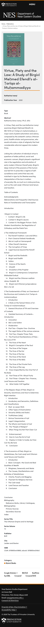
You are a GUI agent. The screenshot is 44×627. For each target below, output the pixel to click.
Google (10, 573)
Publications (10, 24)
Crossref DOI (31, 576)
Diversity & (13, 607)
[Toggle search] (41, 4)
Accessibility (8, 610)
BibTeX (25, 573)
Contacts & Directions (10, 600)
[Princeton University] (10, 5)
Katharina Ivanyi (10, 95)
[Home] (22, 16)
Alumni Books (11, 563)
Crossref (18, 576)
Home (3, 24)
